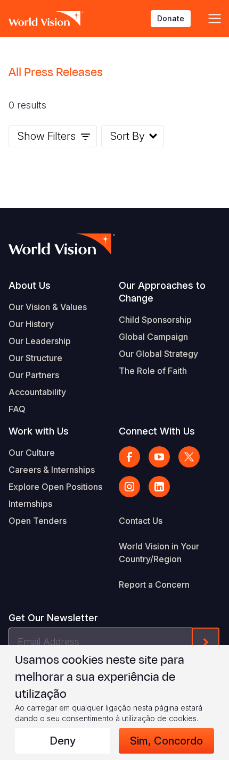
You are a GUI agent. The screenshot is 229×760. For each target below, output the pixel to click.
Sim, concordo (166, 740)
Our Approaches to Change (162, 292)
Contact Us (140, 520)
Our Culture (32, 452)
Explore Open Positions (55, 486)
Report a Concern (154, 584)
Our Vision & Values (48, 307)
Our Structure (35, 358)
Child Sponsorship (155, 319)
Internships (30, 503)
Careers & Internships (52, 469)
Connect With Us (157, 431)
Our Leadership (40, 341)
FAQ (17, 409)
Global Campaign (153, 336)
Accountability (37, 392)
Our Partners (34, 375)
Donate (170, 18)
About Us (30, 285)
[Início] (46, 18)
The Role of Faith (153, 370)
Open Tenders (38, 520)
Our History (31, 324)
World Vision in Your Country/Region (159, 552)
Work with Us (39, 431)
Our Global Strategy (158, 353)
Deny (63, 740)
